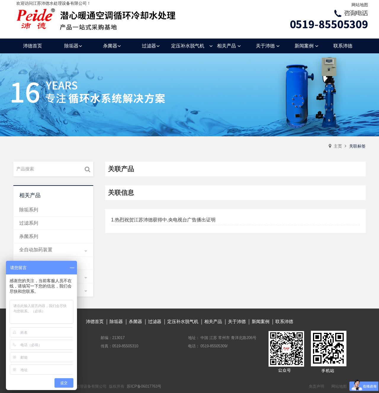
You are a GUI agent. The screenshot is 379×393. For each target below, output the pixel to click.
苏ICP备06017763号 (144, 386)
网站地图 (359, 4)
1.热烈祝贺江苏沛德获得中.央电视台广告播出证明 (163, 219)
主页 (338, 146)
